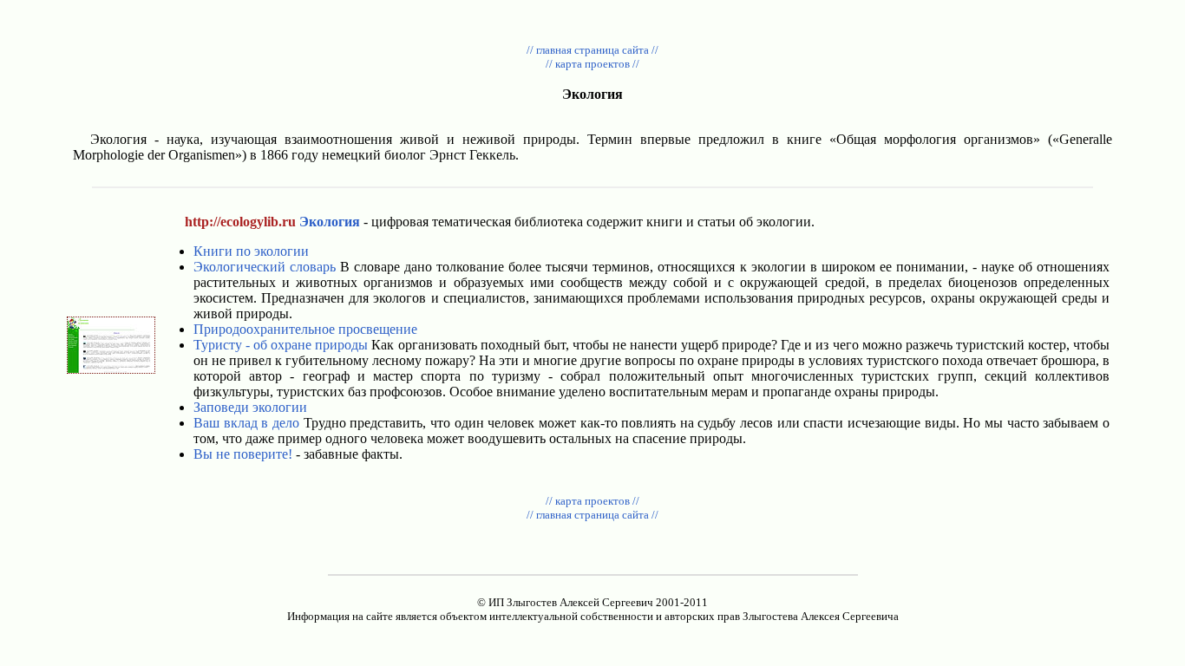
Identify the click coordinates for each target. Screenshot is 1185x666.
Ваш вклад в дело (246, 422)
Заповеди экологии (250, 407)
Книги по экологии (251, 251)
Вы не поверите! (242, 454)
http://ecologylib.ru (240, 221)
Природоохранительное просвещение (305, 329)
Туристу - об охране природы (280, 344)
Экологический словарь (264, 266)
